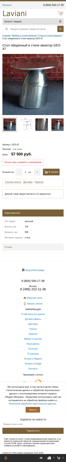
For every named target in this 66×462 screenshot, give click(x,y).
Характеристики (12, 213)
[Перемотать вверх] (6, 458)
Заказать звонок (34, 303)
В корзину (53, 172)
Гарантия (39, 182)
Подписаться (33, 431)
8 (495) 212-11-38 (33, 289)
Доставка (27, 182)
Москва (6, 5)
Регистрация (38, 270)
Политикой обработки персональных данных (32, 403)
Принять (33, 410)
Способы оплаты (13, 182)
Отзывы (8, 247)
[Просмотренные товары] (42, 458)
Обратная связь (34, 298)
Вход (28, 270)
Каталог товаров (12, 21)
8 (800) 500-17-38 (53, 5)
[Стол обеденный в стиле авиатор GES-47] (33, 84)
